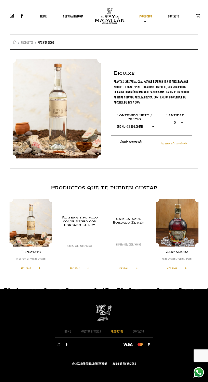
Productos (27, 42)
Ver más (26, 267)
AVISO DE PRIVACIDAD (124, 364)
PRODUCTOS (145, 16)
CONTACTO (173, 16)
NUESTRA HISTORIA (73, 16)
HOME (43, 16)
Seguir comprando (131, 141)
